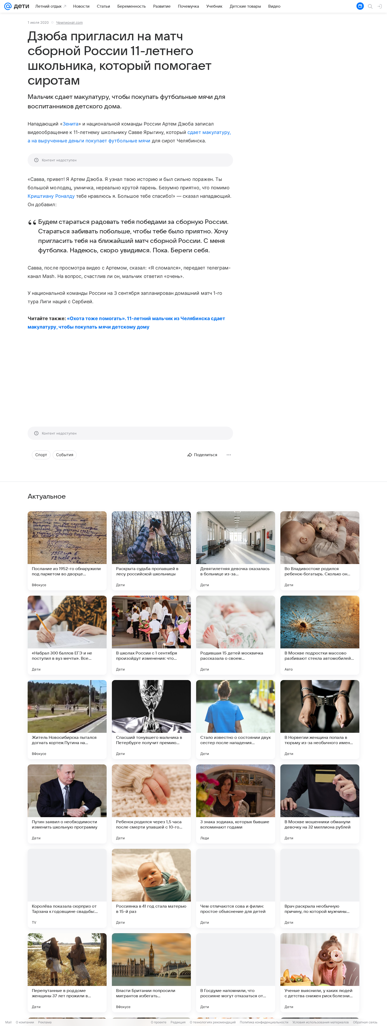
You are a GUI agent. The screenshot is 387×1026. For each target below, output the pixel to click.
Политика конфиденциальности (264, 1022)
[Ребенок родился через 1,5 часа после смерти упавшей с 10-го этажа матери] (151, 804)
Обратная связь (365, 1022)
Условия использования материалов (320, 1022)
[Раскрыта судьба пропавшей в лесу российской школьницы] (151, 550)
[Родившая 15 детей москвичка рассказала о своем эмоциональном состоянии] (235, 635)
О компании (25, 1022)
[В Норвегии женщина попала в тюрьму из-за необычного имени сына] (319, 719)
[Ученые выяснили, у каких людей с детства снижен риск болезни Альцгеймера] (319, 972)
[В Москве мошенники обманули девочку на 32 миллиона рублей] (319, 804)
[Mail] (8, 6)
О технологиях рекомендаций (213, 1022)
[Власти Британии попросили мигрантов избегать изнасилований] (151, 972)
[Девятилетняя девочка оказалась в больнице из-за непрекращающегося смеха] (235, 550)
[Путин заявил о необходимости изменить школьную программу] (67, 804)
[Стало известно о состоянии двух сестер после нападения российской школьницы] (235, 719)
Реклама (45, 1022)
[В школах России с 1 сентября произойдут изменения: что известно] (151, 635)
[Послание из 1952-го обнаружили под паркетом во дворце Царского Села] (67, 550)
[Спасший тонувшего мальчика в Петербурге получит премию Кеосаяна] (151, 719)
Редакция (178, 1022)
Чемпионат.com (69, 22)
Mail (8, 1022)
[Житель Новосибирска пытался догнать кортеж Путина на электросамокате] (67, 719)
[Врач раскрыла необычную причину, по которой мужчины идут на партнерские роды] (319, 888)
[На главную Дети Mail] (20, 6)
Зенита (70, 124)
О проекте (158, 1022)
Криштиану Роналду (51, 196)
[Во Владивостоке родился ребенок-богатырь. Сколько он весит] (319, 550)
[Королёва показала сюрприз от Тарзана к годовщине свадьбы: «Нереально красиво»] (67, 888)
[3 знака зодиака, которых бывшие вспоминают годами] (235, 804)
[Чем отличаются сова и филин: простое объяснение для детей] (235, 888)
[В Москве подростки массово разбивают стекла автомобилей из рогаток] (319, 635)
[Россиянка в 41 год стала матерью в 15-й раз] (151, 888)
